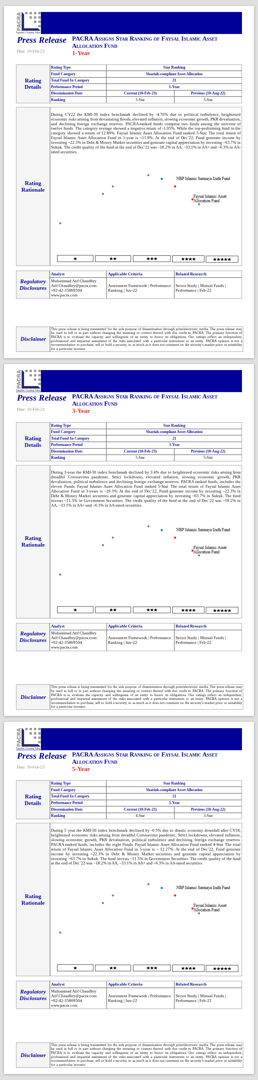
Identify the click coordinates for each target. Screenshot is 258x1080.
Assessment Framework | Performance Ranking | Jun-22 (139, 288)
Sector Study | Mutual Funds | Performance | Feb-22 (201, 288)
